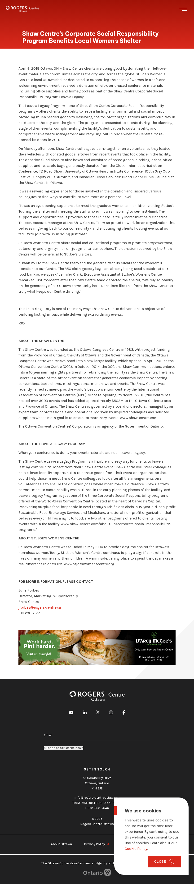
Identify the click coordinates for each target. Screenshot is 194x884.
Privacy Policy (94, 844)
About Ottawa (61, 844)
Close (160, 861)
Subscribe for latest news (63, 748)
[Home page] (22, 9)
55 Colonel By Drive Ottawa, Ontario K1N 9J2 (97, 783)
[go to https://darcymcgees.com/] (97, 647)
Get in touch (97, 769)
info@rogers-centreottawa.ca (97, 798)
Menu (183, 9)
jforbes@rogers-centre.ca (39, 607)
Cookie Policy (136, 848)
